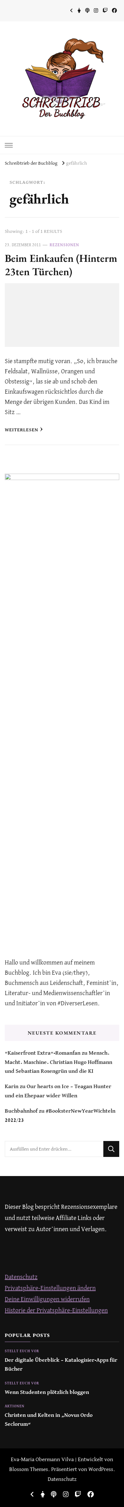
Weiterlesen (21, 429)
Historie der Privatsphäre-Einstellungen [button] (56, 1311)
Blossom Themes (28, 1469)
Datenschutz (21, 1277)
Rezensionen (64, 245)
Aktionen (14, 1406)
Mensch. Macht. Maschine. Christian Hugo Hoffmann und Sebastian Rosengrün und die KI (58, 1062)
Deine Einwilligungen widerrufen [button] (47, 1299)
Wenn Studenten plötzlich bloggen (47, 1392)
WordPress (100, 1469)
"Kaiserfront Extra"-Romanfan (42, 1053)
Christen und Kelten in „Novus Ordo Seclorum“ (49, 1420)
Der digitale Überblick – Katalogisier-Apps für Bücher (61, 1365)
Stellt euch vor (22, 1351)
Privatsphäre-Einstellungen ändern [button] (50, 1288)
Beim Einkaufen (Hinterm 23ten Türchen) (61, 264)
